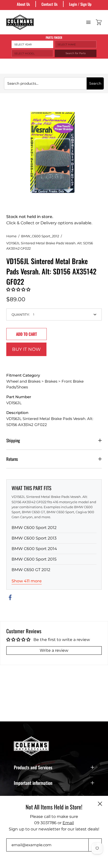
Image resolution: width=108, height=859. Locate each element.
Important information (33, 783)
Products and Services (33, 767)
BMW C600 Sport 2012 (34, 527)
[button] (18, 289)
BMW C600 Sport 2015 (34, 559)
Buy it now (26, 349)
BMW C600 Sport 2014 (34, 548)
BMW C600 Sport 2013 (34, 538)
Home (11, 236)
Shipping (13, 440)
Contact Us (49, 4)
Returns (12, 459)
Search (95, 83)
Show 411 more (27, 581)
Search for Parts (76, 53)
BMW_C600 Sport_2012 (40, 236)
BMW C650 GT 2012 (31, 569)
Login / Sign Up (80, 4)
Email (68, 822)
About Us (23, 4)
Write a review (54, 650)
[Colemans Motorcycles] (20, 22)
